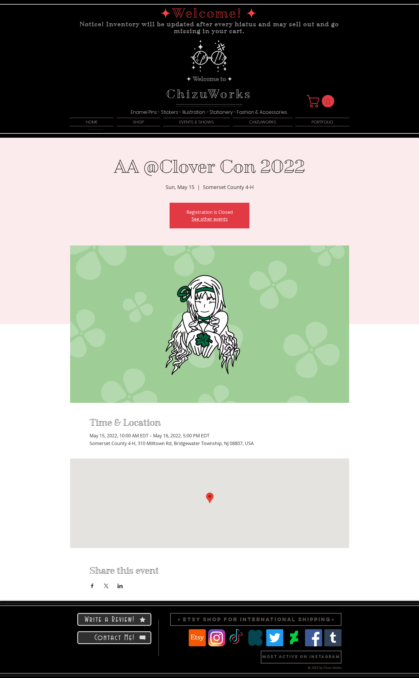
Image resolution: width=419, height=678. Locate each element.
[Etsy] (197, 637)
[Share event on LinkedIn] (120, 586)
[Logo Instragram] (216, 637)
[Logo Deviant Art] (294, 637)
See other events (210, 219)
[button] (322, 101)
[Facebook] (313, 637)
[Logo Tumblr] (332, 637)
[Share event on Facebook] (92, 586)
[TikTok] (236, 637)
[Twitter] (274, 637)
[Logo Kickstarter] (255, 637)
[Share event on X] (106, 586)
